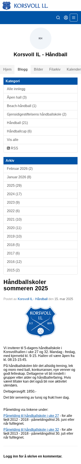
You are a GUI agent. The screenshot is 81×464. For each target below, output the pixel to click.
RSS (14, 148)
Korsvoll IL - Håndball (33, 299)
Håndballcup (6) (19, 131)
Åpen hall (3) (17, 97)
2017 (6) (13, 253)
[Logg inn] (66, 17)
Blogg (23, 69)
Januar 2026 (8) (19, 177)
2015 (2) (13, 270)
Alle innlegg (16, 89)
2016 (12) (14, 262)
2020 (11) (14, 228)
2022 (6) (13, 211)
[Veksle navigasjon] (74, 17)
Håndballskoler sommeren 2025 (25, 285)
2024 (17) (14, 194)
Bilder (38, 69)
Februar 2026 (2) (20, 168)
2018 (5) (13, 245)
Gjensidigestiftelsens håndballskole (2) (36, 114)
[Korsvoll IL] (40, 5)
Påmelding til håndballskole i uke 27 (31, 416)
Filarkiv (54, 69)
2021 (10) (14, 219)
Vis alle (12, 140)
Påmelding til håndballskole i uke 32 (31, 429)
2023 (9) (13, 202)
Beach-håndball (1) (21, 106)
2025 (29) (14, 185)
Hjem (7, 69)
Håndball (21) (17, 123)
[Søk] (58, 17)
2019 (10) (14, 236)
